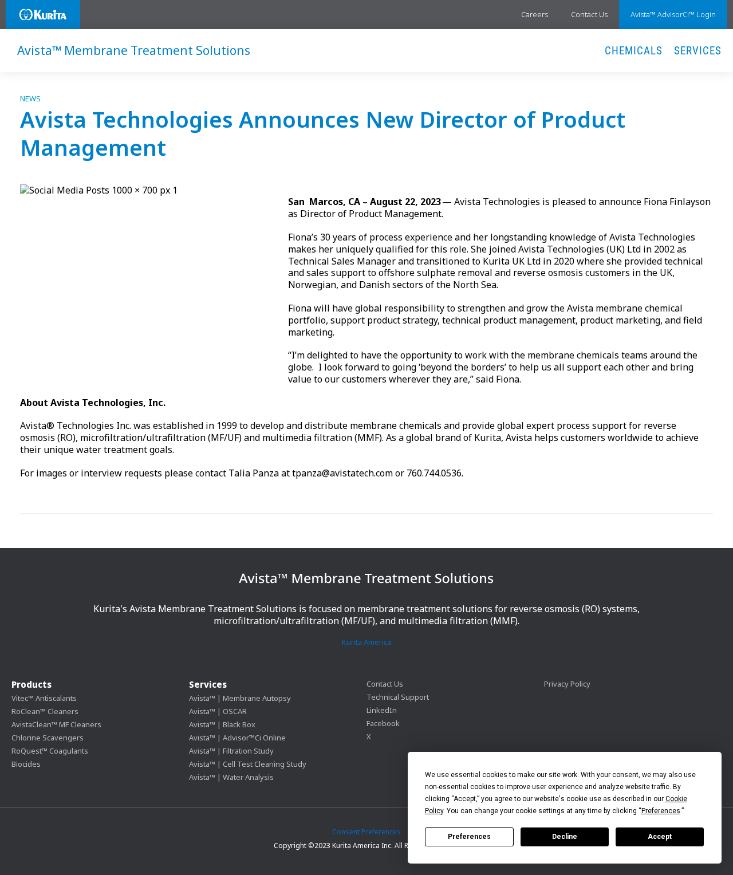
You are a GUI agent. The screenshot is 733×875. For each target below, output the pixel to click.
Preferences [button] (660, 811)
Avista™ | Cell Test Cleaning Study (247, 764)
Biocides (26, 764)
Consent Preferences (366, 832)
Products (31, 684)
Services (698, 50)
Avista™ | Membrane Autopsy (240, 698)
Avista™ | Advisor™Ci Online (237, 738)
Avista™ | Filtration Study (231, 751)
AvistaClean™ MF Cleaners (56, 724)
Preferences (469, 837)
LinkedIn (381, 710)
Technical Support (397, 697)
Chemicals (634, 50)
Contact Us (589, 14)
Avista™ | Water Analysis (231, 777)
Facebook (383, 723)
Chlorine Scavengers (47, 738)
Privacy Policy (567, 684)
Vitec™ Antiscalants (44, 698)
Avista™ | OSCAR (218, 711)
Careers (534, 14)
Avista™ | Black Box (222, 724)
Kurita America (366, 642)
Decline (564, 837)
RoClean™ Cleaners (44, 711)
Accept (660, 837)
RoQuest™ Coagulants (49, 751)
